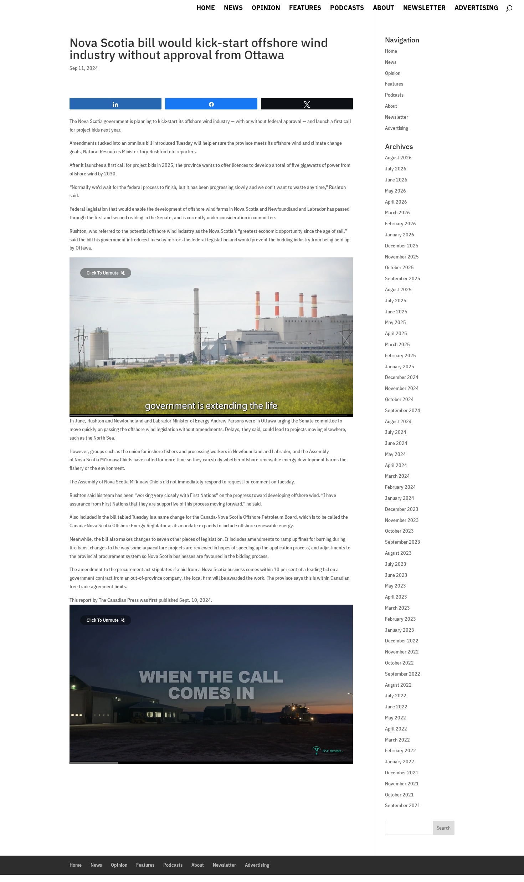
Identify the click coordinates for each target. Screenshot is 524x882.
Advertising (476, 8)
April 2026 (396, 202)
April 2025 (396, 333)
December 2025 (401, 245)
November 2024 (402, 388)
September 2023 (402, 542)
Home (205, 8)
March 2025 (397, 344)
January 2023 (399, 630)
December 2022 (401, 640)
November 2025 (402, 256)
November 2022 (402, 651)
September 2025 (402, 278)
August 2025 (398, 289)
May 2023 (395, 586)
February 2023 (400, 619)
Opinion (266, 8)
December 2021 (401, 772)
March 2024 (397, 476)
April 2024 (396, 465)
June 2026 (396, 179)
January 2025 (399, 366)
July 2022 (395, 695)
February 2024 (400, 487)
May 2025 (395, 322)
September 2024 (402, 410)
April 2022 (396, 728)
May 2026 (395, 191)
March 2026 (397, 212)
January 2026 (399, 234)
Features (305, 8)
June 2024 (396, 443)
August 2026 (398, 157)
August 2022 (398, 685)
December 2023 (401, 509)
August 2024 (398, 421)
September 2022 (402, 674)
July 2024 (395, 432)
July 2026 (395, 168)
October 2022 (399, 663)
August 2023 (398, 553)
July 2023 (395, 564)
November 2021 (402, 783)
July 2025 (395, 300)
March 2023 (397, 608)
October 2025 (399, 267)
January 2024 (399, 498)
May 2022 (395, 717)
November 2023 (402, 520)
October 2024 (399, 399)
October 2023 (399, 531)
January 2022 (399, 761)
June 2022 (396, 706)
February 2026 (400, 223)
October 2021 (399, 794)
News (233, 8)
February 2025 (400, 355)
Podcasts (347, 8)
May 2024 (395, 454)
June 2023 (396, 575)
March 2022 (397, 740)
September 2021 (402, 805)
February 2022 (400, 750)
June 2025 (396, 311)
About (383, 8)
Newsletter (424, 8)
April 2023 (396, 597)
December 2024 (401, 377)
